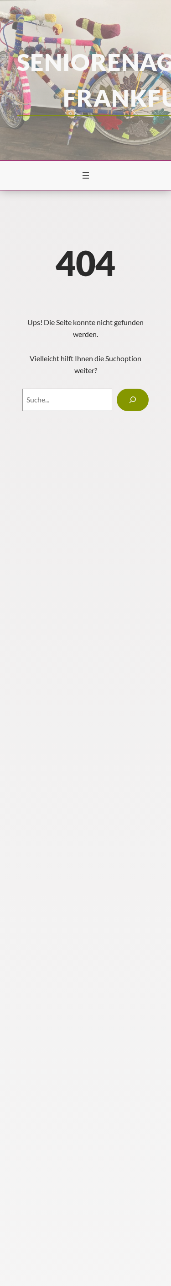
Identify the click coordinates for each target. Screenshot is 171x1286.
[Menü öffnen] (85, 175)
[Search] (133, 400)
